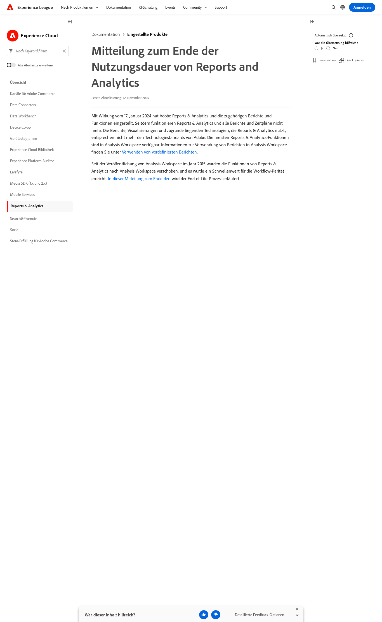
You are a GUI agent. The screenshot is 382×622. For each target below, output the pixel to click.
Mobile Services (22, 194)
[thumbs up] (203, 614)
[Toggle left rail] (70, 22)
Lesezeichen (327, 60)
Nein (336, 48)
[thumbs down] (215, 614)
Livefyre (16, 172)
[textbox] (38, 51)
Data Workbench (23, 116)
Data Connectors (23, 104)
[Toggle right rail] (312, 22)
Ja (322, 48)
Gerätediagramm (23, 138)
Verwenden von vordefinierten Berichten (159, 152)
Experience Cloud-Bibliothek (32, 149)
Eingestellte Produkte (147, 34)
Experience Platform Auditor (32, 160)
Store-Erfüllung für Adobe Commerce (39, 240)
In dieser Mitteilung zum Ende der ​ (139, 178)
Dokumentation (105, 34)
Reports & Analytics (27, 205)
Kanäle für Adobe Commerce (32, 93)
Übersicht (18, 82)
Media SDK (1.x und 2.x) (28, 183)
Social (14, 229)
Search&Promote (23, 218)
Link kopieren (354, 60)
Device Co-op (20, 127)
